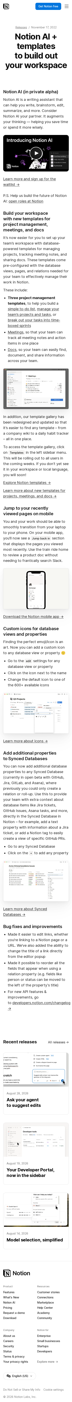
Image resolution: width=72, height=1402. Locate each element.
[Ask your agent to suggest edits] (36, 1083)
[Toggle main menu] (66, 6)
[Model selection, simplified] (36, 1221)
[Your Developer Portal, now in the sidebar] (36, 1153)
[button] (36, 388)
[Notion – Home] (6, 6)
